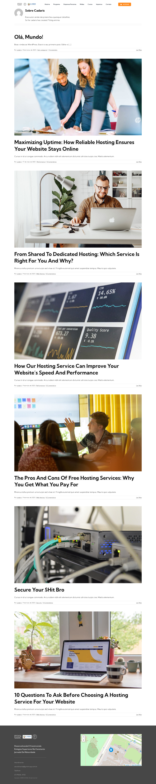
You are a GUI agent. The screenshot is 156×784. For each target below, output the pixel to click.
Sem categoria (42, 50)
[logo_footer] (26, 735)
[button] (111, 750)
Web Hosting (40, 274)
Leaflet (127, 765)
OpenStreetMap (136, 765)
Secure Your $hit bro (39, 589)
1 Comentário (52, 50)
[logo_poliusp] (26, 3)
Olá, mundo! (28, 37)
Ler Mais (139, 50)
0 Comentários (51, 162)
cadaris (19, 50)
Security (39, 603)
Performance (41, 162)
